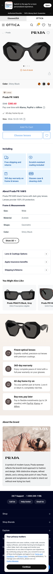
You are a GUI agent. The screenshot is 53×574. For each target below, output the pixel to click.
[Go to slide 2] (25, 66)
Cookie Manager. (13, 561)
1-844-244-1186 (33, 496)
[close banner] (1, 5)
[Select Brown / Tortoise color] (48, 84)
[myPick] (48, 32)
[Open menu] (3, 25)
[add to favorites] (46, 135)
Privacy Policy (23, 556)
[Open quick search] (32, 25)
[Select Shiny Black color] (44, 84)
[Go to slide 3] (27, 66)
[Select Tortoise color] (39, 84)
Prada (8, 33)
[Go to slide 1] (23, 66)
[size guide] (24, 119)
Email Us (40, 502)
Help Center (26, 502)
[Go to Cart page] (50, 25)
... (3, 33)
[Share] (49, 73)
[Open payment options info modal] (43, 107)
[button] (26, 13)
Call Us (12, 502)
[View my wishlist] (44, 25)
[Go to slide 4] (29, 66)
